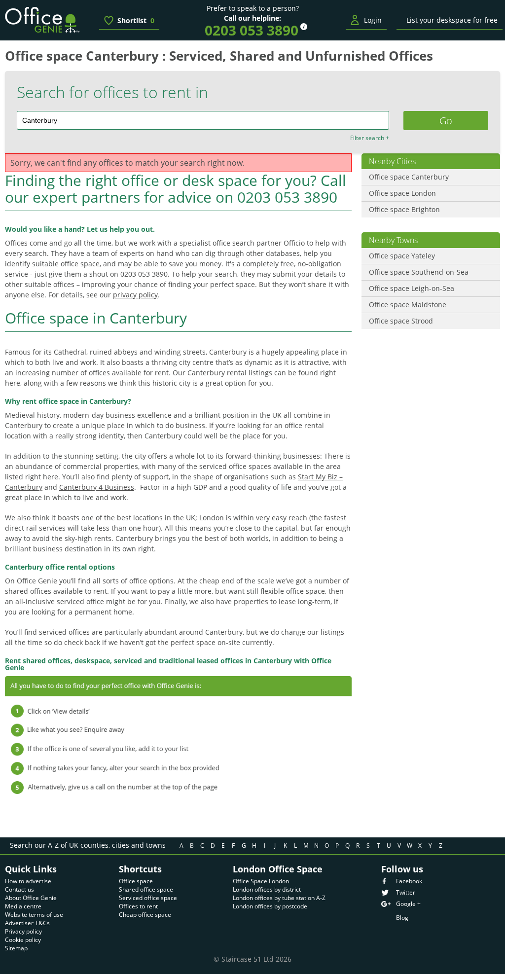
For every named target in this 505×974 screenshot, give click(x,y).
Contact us (19, 889)
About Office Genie (31, 898)
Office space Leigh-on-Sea (411, 288)
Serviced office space (148, 898)
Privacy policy (23, 931)
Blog (402, 917)
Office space (136, 881)
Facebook (409, 881)
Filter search (369, 138)
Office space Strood (401, 320)
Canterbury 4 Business (96, 487)
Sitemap (16, 948)
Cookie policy (23, 940)
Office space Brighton (404, 209)
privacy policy (135, 294)
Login (373, 20)
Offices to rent (138, 906)
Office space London (402, 193)
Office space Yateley (402, 255)
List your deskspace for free (452, 20)
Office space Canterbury (409, 176)
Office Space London (261, 881)
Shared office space (146, 889)
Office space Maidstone (407, 304)
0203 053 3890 (251, 30)
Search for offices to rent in (112, 92)
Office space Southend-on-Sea (419, 272)
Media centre (23, 906)
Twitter (405, 893)
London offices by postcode (270, 906)
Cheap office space (145, 914)
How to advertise (28, 881)
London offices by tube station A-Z (279, 898)
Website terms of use (34, 914)
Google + (408, 904)
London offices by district (267, 889)
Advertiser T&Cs (27, 923)
